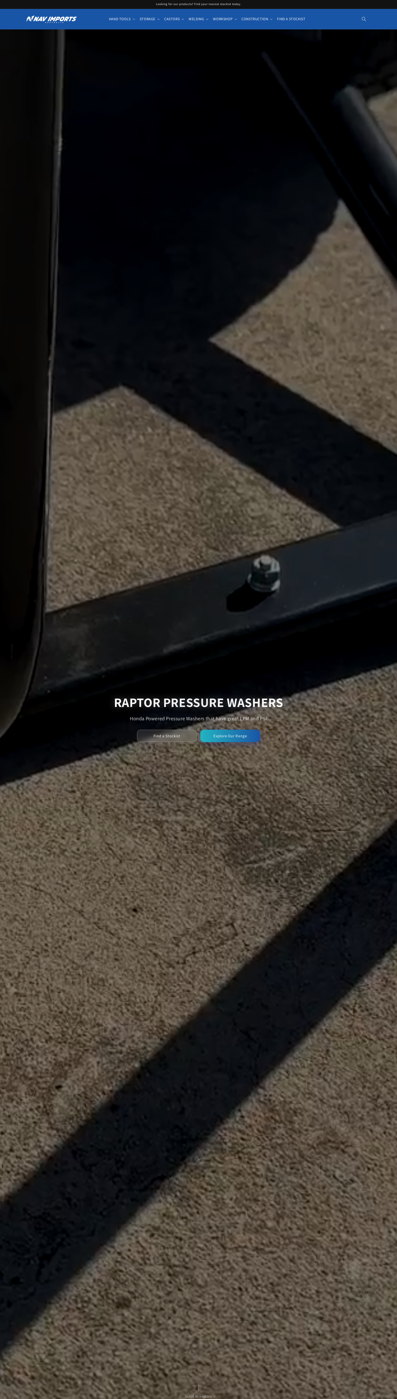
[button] (121, 19)
